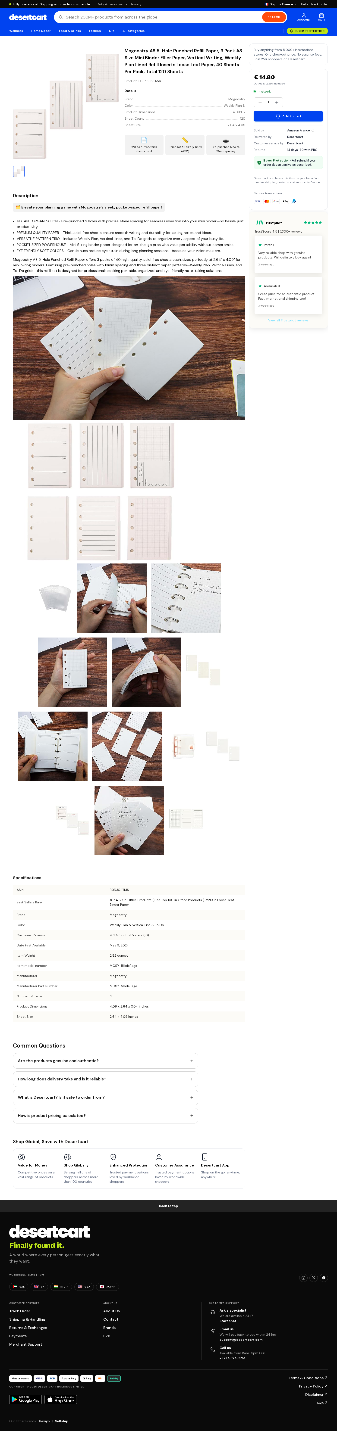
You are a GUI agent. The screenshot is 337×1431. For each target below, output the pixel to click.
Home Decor (41, 31)
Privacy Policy (313, 1386)
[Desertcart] (28, 17)
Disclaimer (316, 1394)
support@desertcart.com (241, 1340)
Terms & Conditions (308, 1377)
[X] (313, 1278)
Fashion (95, 31)
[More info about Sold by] (313, 130)
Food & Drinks (70, 31)
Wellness (16, 31)
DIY (111, 31)
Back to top (168, 1206)
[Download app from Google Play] (25, 1399)
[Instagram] (303, 1278)
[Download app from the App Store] (60, 1399)
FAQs (321, 1402)
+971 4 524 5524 (233, 1358)
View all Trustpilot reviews (288, 320)
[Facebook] (324, 1278)
